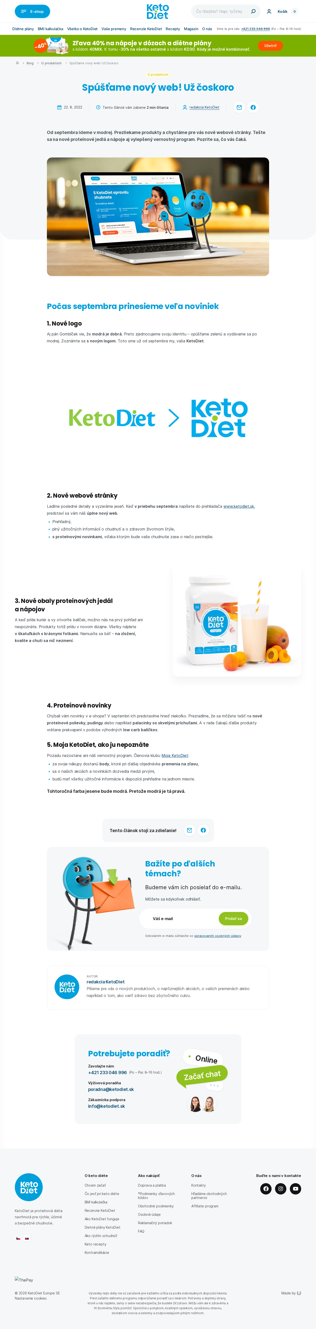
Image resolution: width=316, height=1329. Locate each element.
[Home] (17, 63)
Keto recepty (95, 1244)
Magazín (191, 28)
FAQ (141, 1231)
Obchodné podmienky (156, 1206)
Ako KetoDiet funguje (102, 1219)
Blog (30, 63)
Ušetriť (270, 45)
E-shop (37, 11)
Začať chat (202, 1075)
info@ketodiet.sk (106, 1106)
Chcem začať (95, 1185)
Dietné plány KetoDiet (102, 1227)
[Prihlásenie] (269, 11)
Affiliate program (204, 1206)
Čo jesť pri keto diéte (102, 1193)
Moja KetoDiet (174, 755)
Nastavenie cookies (31, 1298)
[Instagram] (280, 1189)
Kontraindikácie (97, 1252)
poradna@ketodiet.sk (111, 1089)
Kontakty (198, 1185)
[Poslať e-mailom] (239, 107)
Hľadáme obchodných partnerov (209, 1195)
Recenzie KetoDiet (146, 28)
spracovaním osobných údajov (217, 935)
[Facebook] (266, 1189)
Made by (288, 1293)
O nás (207, 28)
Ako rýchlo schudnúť (101, 1235)
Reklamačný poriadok (155, 1222)
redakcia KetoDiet (204, 107)
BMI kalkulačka (50, 28)
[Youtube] (295, 1189)
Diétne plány (23, 28)
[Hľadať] (253, 11)
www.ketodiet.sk (238, 506)
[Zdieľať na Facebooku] (253, 107)
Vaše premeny (113, 28)
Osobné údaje (149, 1214)
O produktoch (51, 63)
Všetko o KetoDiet (82, 28)
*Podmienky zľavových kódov (156, 1195)
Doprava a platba (152, 1185)
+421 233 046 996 (255, 28)
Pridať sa (233, 918)
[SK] (26, 1238)
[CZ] (18, 1238)
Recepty (173, 28)
